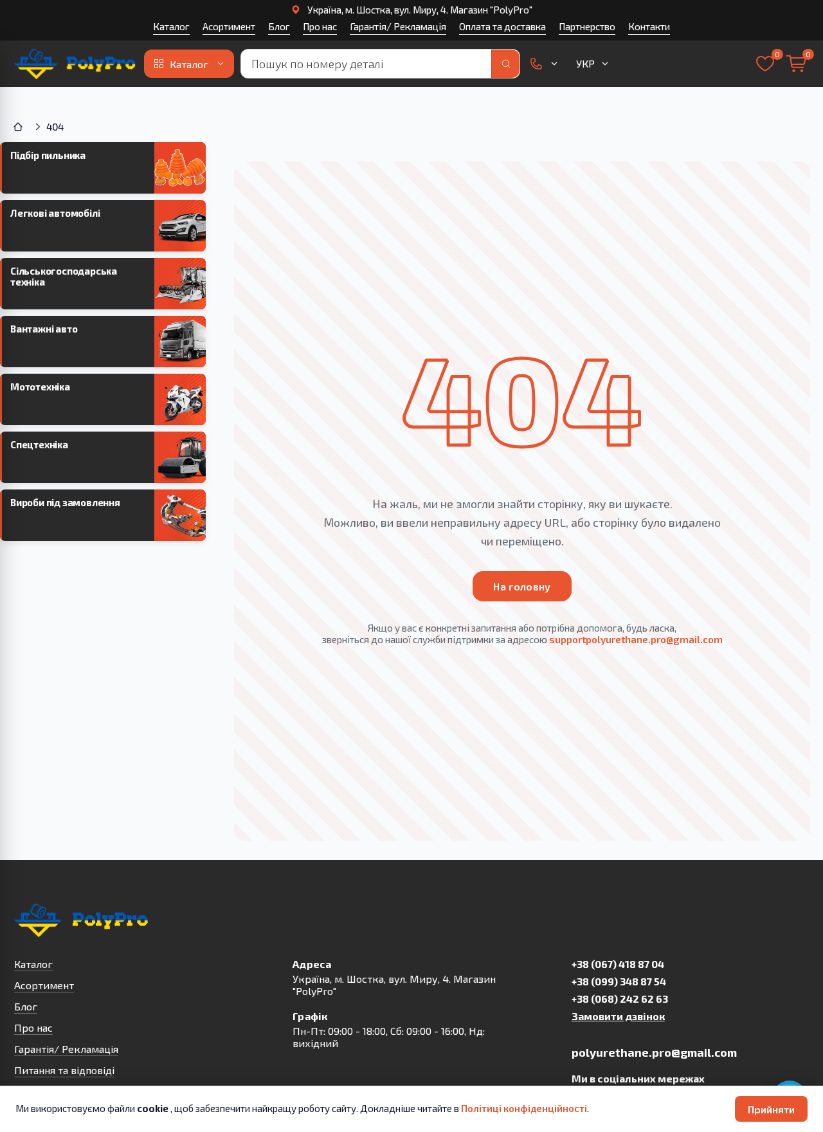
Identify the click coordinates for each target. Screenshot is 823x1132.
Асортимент (229, 26)
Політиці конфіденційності (524, 1108)
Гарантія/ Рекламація (398, 26)
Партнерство (587, 26)
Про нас (320, 26)
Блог (279, 26)
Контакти (649, 26)
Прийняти (771, 1109)
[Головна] (19, 127)
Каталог (171, 26)
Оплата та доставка (502, 26)
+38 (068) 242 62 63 (620, 998)
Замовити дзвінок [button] (618, 1016)
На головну (521, 586)
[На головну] (76, 63)
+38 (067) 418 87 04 (618, 964)
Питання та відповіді (64, 1070)
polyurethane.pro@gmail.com (654, 1052)
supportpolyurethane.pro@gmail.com (636, 639)
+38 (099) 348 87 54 (619, 981)
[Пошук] (505, 64)
